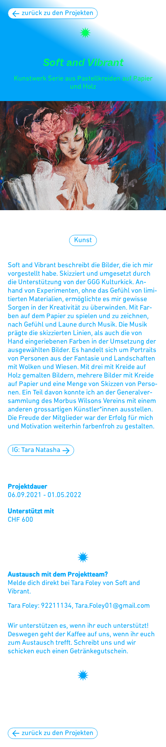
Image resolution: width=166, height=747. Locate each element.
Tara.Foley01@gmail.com (112, 606)
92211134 (56, 606)
